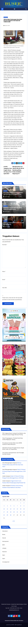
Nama (4, 271)
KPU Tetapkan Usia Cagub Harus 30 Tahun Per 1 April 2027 (8, 170)
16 (24, 509)
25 (7, 515)
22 (20, 512)
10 (4, 509)
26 (10, 515)
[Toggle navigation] (14, 9)
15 (20, 509)
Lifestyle (4, 548)
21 (17, 512)
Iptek (3, 544)
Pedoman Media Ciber (14, 620)
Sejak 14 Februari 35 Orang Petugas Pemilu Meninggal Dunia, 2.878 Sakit (14, 471)
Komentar (4, 244)
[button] (26, 9)
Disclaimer (21, 620)
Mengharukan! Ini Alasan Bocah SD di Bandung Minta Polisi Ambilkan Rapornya (18, 170)
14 (17, 509)
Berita (3, 534)
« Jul (13, 521)
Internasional (5, 541)
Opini (3, 555)
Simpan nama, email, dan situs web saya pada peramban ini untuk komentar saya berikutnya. (12, 298)
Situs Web (4, 287)
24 (4, 515)
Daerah (4, 538)
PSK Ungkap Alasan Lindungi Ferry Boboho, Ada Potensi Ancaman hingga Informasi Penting (13, 194)
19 (10, 512)
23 (24, 512)
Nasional (5, 17)
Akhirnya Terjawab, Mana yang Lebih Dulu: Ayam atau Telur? (12, 464)
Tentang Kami (7, 620)
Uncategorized (5, 562)
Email (3, 279)
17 (4, 512)
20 (14, 512)
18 (7, 512)
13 (14, 509)
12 (10, 509)
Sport (3, 558)
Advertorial (4, 531)
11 (7, 509)
